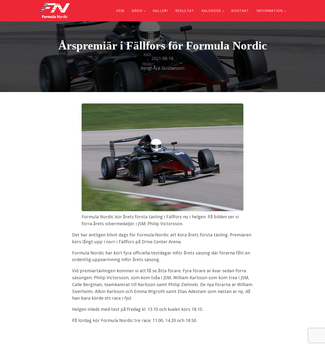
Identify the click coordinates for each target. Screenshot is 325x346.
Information (269, 10)
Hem (120, 10)
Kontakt (240, 10)
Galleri (160, 10)
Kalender (211, 10)
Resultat (184, 10)
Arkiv (137, 10)
